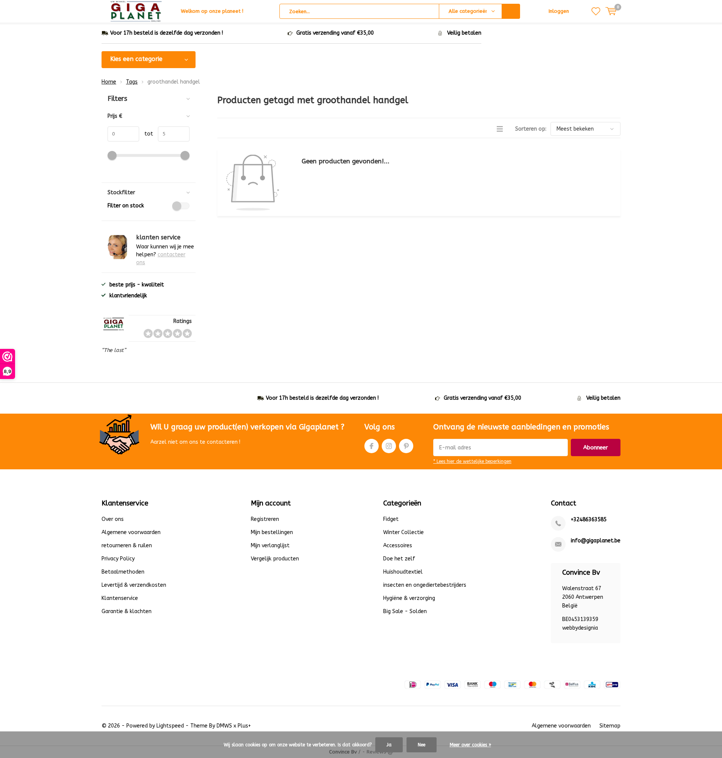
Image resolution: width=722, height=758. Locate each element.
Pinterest (406, 446)
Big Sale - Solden (405, 611)
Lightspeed (170, 726)
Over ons (113, 519)
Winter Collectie (403, 532)
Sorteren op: (530, 129)
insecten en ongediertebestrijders (424, 585)
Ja (389, 744)
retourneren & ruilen (127, 545)
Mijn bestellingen (272, 532)
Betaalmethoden (123, 572)
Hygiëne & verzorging (409, 598)
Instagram (389, 446)
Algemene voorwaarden (131, 532)
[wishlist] (596, 11)
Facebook (371, 446)
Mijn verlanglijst (270, 545)
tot (146, 134)
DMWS (224, 726)
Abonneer (595, 447)
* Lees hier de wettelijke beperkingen (472, 461)
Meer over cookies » (470, 744)
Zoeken (511, 11)
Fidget (391, 519)
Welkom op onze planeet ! (212, 11)
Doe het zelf (399, 559)
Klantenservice (120, 598)
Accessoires (397, 545)
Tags (132, 82)
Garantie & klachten (127, 611)
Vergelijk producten (275, 559)
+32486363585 (589, 519)
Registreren (265, 519)
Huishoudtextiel (403, 572)
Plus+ (244, 726)
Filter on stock (126, 205)
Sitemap (609, 726)
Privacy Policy (118, 559)
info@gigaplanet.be (595, 540)
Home (109, 82)
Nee (421, 744)
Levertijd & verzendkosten (134, 585)
